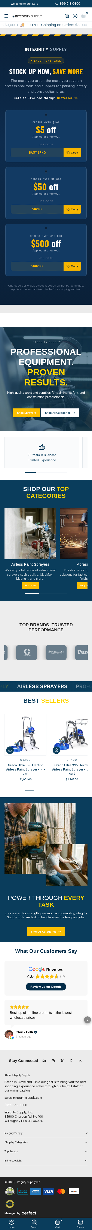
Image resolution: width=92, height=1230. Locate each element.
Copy (74, 152)
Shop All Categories (58, 412)
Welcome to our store (24, 3)
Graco (25, 760)
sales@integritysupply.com (23, 1097)
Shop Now (30, 585)
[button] (67, 16)
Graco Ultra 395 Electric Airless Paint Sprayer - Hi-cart (25, 769)
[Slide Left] (7, 4)
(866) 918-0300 (15, 1105)
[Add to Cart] (10, 750)
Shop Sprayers (26, 412)
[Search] (67, 16)
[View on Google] (8, 1034)
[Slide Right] (42, 4)
